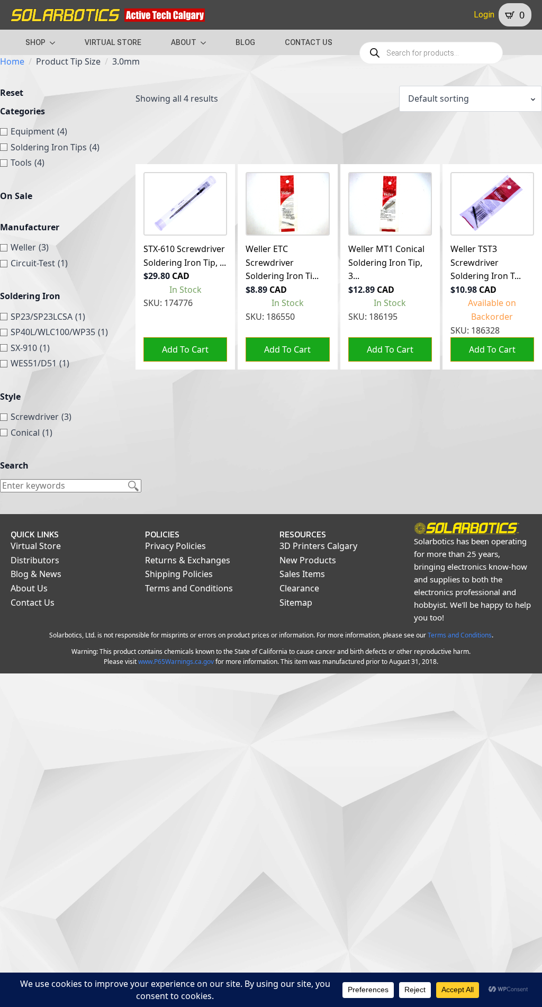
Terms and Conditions (189, 588)
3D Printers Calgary (318, 546)
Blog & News (36, 574)
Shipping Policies (179, 574)
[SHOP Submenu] (56, 42)
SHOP (35, 42)
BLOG (245, 42)
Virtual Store (36, 546)
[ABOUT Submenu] (206, 42)
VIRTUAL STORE (113, 42)
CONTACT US (308, 42)
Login (484, 15)
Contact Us (33, 602)
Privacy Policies (175, 546)
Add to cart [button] (185, 349)
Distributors (35, 560)
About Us (29, 588)
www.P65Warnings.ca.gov (176, 661)
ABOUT (183, 42)
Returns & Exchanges (187, 560)
